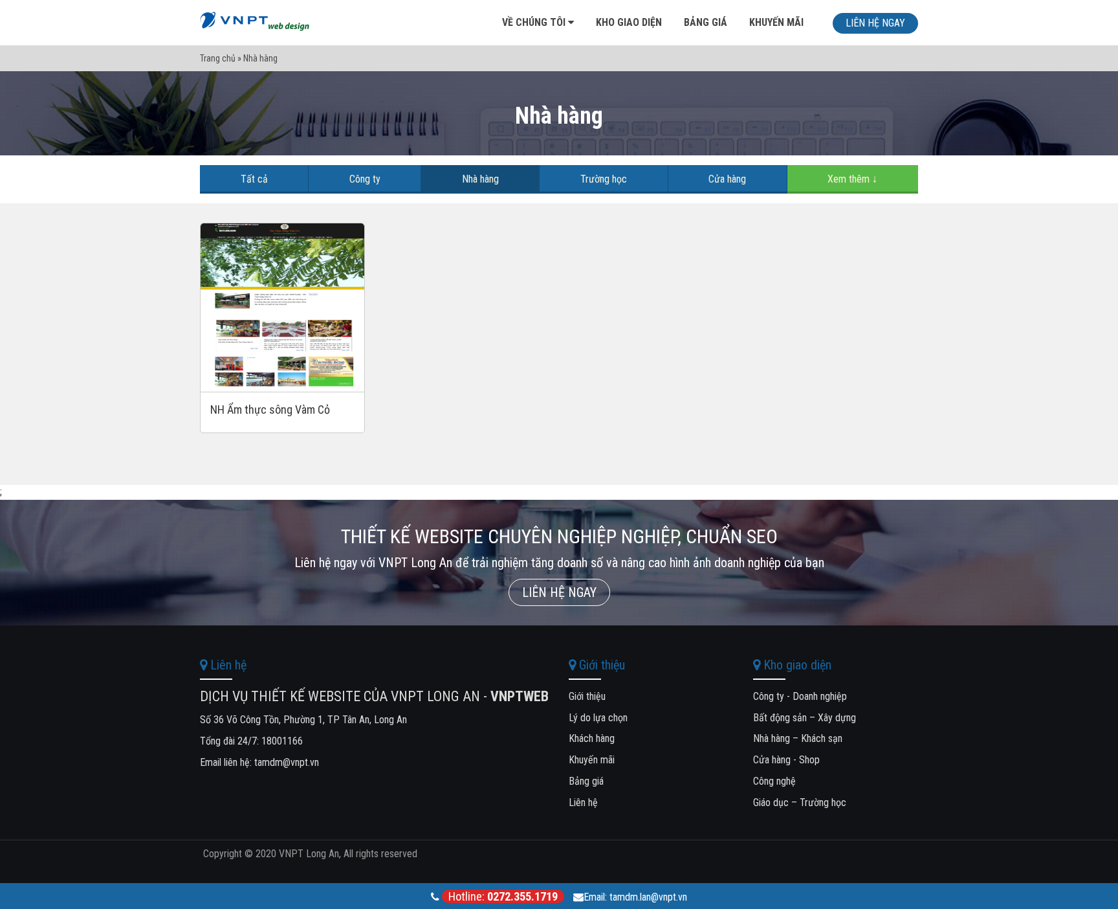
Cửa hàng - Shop (786, 760)
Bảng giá (705, 22)
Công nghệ (774, 781)
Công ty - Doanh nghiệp (800, 696)
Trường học (603, 179)
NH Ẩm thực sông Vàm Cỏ (270, 409)
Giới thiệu (587, 696)
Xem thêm (852, 179)
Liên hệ (583, 802)
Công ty (364, 179)
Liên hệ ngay (875, 23)
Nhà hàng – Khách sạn (797, 738)
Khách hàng (592, 738)
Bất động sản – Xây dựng (804, 718)
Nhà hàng (480, 179)
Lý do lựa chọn (598, 718)
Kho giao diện (629, 22)
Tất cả (254, 179)
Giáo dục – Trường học (799, 802)
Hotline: (503, 896)
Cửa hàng (727, 179)
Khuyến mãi (776, 22)
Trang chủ (218, 58)
